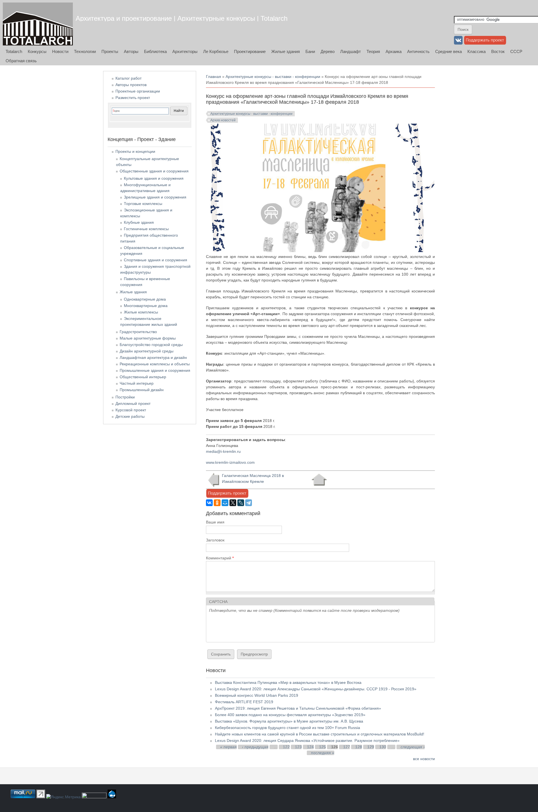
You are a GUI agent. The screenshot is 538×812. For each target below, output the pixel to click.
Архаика (394, 51)
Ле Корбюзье (215, 51)
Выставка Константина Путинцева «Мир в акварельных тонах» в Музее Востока (288, 682)
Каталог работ (128, 78)
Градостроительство (138, 331)
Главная (213, 76)
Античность (418, 51)
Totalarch (14, 51)
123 (298, 747)
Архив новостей (223, 120)
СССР (516, 51)
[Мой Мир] (225, 502)
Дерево (328, 51)
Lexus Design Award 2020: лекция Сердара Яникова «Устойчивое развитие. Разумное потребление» (307, 740)
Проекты (109, 51)
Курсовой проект (130, 410)
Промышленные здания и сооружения (155, 370)
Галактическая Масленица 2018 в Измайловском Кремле (253, 478)
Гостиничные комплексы (146, 229)
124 (310, 747)
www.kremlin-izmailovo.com (230, 462)
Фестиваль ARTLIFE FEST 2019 (244, 702)
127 (346, 747)
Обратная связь (21, 60)
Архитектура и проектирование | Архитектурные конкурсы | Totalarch (181, 18)
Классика (476, 51)
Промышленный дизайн (142, 389)
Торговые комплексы (143, 203)
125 (322, 747)
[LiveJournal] (240, 502)
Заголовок (215, 540)
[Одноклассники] (217, 502)
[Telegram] (248, 502)
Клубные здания (139, 222)
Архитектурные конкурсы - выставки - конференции (273, 76)
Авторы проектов (131, 84)
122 (286, 747)
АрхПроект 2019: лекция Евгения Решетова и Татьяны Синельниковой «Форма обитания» (298, 708)
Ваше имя (215, 522)
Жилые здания (285, 51)
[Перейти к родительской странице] (319, 480)
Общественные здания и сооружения (154, 171)
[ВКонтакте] (209, 502)
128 (358, 747)
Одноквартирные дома (145, 299)
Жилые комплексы (141, 312)
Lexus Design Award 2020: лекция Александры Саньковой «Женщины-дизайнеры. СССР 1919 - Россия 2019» (315, 689)
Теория (373, 51)
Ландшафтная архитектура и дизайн (153, 357)
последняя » (322, 753)
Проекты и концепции (135, 151)
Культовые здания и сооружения (154, 178)
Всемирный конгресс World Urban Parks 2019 (256, 695)
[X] (232, 502)
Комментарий (220, 558)
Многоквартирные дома (146, 305)
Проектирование (250, 51)
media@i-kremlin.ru (223, 451)
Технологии (85, 51)
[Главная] (38, 24)
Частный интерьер (137, 383)
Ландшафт (350, 51)
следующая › (413, 747)
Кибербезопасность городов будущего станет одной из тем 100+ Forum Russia (287, 727)
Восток (498, 51)
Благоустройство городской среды (151, 344)
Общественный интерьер (143, 377)
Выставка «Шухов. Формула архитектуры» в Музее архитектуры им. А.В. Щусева (289, 721)
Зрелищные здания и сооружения (155, 197)
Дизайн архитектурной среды (146, 351)
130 (382, 747)
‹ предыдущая (255, 747)
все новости (424, 758)
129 (370, 747)
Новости (60, 51)
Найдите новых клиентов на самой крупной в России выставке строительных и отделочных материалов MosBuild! (319, 734)
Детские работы (130, 416)
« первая (228, 747)
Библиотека (155, 51)
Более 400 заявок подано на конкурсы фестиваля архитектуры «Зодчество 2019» (290, 714)
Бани (310, 51)
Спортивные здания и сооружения (155, 260)
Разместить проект (132, 97)
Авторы (131, 51)
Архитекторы (185, 51)
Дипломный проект (132, 403)
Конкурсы (37, 51)
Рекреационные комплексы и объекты (155, 364)
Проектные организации (137, 91)
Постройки (125, 397)
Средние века (448, 51)
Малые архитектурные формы (148, 338)
